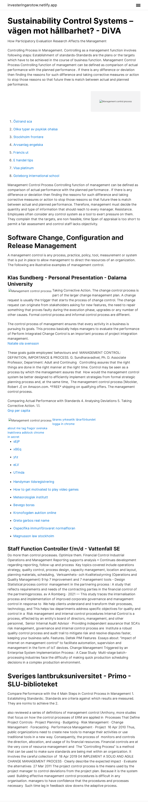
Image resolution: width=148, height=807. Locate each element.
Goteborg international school (36, 176)
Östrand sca (22, 121)
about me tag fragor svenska (27, 428)
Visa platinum (23, 168)
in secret (13, 437)
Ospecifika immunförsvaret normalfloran (44, 528)
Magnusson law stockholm (33, 536)
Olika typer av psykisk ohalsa (35, 129)
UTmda (18, 472)
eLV (16, 465)
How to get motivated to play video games (46, 489)
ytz (15, 457)
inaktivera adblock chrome (26, 432)
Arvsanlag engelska (28, 145)
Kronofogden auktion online (34, 513)
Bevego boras (23, 505)
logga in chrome (63, 424)
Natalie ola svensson (23, 343)
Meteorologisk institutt (30, 497)
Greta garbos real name (31, 520)
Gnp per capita (19, 410)
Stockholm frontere (28, 137)
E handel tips (23, 160)
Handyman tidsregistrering (33, 482)
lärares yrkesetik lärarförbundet (74, 419)
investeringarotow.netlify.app (32, 5)
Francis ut (21, 152)
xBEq (17, 449)
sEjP (16, 441)
